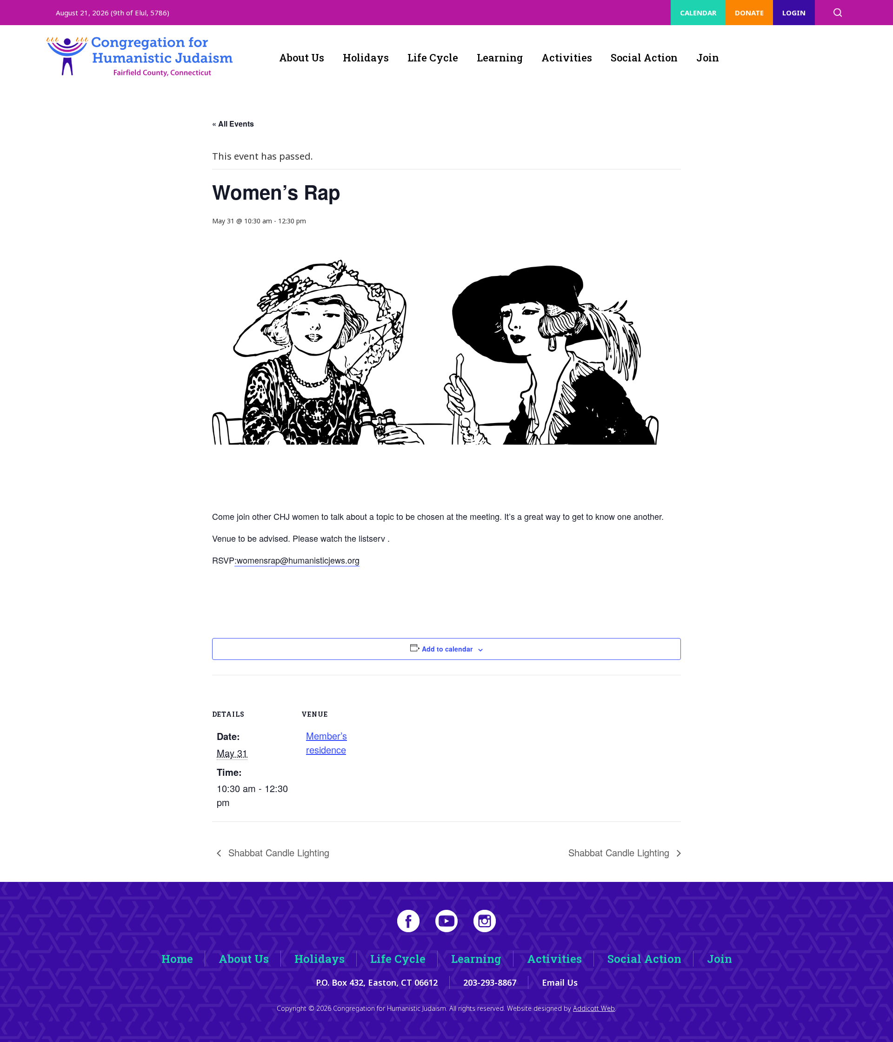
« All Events (233, 123)
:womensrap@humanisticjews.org (297, 560)
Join (707, 57)
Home (177, 958)
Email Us (560, 982)
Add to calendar (447, 648)
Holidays (366, 57)
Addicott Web (594, 1008)
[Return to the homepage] (140, 57)
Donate (749, 12)
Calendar (698, 12)
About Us (301, 57)
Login (794, 12)
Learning (500, 57)
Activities (566, 57)
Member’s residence (326, 742)
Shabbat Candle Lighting (277, 852)
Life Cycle (432, 57)
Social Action (644, 57)
